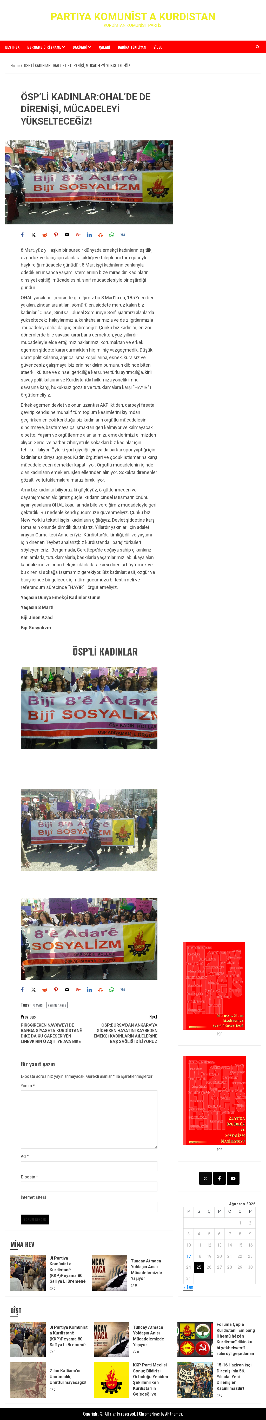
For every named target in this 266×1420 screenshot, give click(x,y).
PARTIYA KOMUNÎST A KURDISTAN (133, 17)
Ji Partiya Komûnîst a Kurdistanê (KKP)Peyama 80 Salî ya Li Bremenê (68, 1270)
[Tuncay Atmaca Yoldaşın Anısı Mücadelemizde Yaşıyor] (109, 1273)
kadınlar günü (57, 1005)
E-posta (29, 1177)
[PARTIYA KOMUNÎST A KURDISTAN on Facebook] (219, 1178)
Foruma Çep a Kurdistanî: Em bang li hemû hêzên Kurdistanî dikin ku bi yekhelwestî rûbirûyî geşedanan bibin (236, 1342)
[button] (257, 47)
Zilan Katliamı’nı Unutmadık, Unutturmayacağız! (68, 1376)
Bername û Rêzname (44, 47)
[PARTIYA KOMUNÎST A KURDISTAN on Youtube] (233, 1178)
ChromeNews (149, 1414)
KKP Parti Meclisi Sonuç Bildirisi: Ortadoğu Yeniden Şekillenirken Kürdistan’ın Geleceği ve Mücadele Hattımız (151, 1382)
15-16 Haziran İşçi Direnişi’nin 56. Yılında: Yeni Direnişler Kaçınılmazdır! (234, 1377)
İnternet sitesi (33, 1197)
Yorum (28, 1085)
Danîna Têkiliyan (132, 47)
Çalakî (104, 47)
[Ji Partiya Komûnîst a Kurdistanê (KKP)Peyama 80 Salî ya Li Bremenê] (28, 1273)
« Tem (188, 1287)
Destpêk (12, 47)
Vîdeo (158, 47)
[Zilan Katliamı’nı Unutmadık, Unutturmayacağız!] (28, 1380)
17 (188, 1256)
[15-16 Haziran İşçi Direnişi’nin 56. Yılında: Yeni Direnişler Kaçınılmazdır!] (195, 1380)
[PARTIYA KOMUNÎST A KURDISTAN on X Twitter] (205, 1178)
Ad (25, 1156)
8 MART (38, 1005)
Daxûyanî (80, 47)
